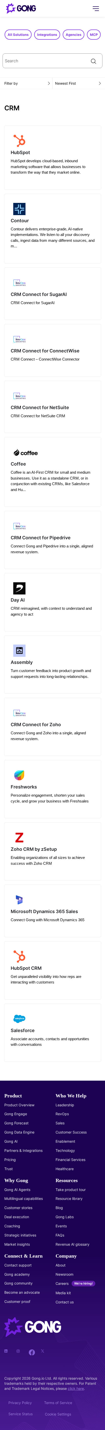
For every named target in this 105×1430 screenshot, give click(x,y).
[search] (52, 60)
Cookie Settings (58, 1414)
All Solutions (18, 35)
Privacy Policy (20, 1403)
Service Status (20, 1414)
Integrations (47, 35)
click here (76, 1388)
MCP (94, 35)
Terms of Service (58, 1403)
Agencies (73, 35)
